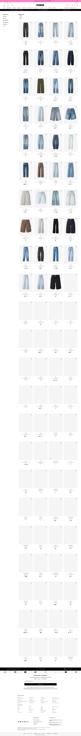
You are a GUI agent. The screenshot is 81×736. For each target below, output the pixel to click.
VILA (18, 709)
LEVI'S (30, 708)
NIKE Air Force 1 (20, 697)
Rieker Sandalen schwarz (55, 698)
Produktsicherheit (54, 733)
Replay (53, 708)
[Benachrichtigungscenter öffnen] (72, 5)
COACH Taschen (31, 697)
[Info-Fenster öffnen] (77, 1)
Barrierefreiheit (48, 733)
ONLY (18, 706)
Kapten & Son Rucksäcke (44, 701)
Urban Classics (31, 709)
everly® (30, 706)
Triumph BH (42, 697)
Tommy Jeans (20, 712)
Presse (28, 733)
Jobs (31, 733)
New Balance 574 (43, 698)
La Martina (19, 708)
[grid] (48, 343)
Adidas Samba (54, 701)
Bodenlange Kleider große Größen (22, 701)
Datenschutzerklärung (27, 688)
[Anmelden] (69, 5)
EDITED (42, 708)
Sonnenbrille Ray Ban (32, 701)
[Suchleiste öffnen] (64, 7)
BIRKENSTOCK (54, 712)
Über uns (25, 733)
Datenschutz (36, 733)
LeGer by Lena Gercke (55, 706)
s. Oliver (42, 706)
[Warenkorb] (77, 5)
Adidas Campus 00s (20, 698)
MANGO (42, 709)
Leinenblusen (31, 698)
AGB (39, 733)
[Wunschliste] (74, 5)
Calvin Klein (42, 712)
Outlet (5, 2)
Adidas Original (54, 709)
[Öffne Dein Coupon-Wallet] (67, 5)
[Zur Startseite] (23, 718)
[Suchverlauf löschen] (77, 7)
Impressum (43, 733)
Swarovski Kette (54, 697)
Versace (30, 712)
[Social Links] (18, 721)
